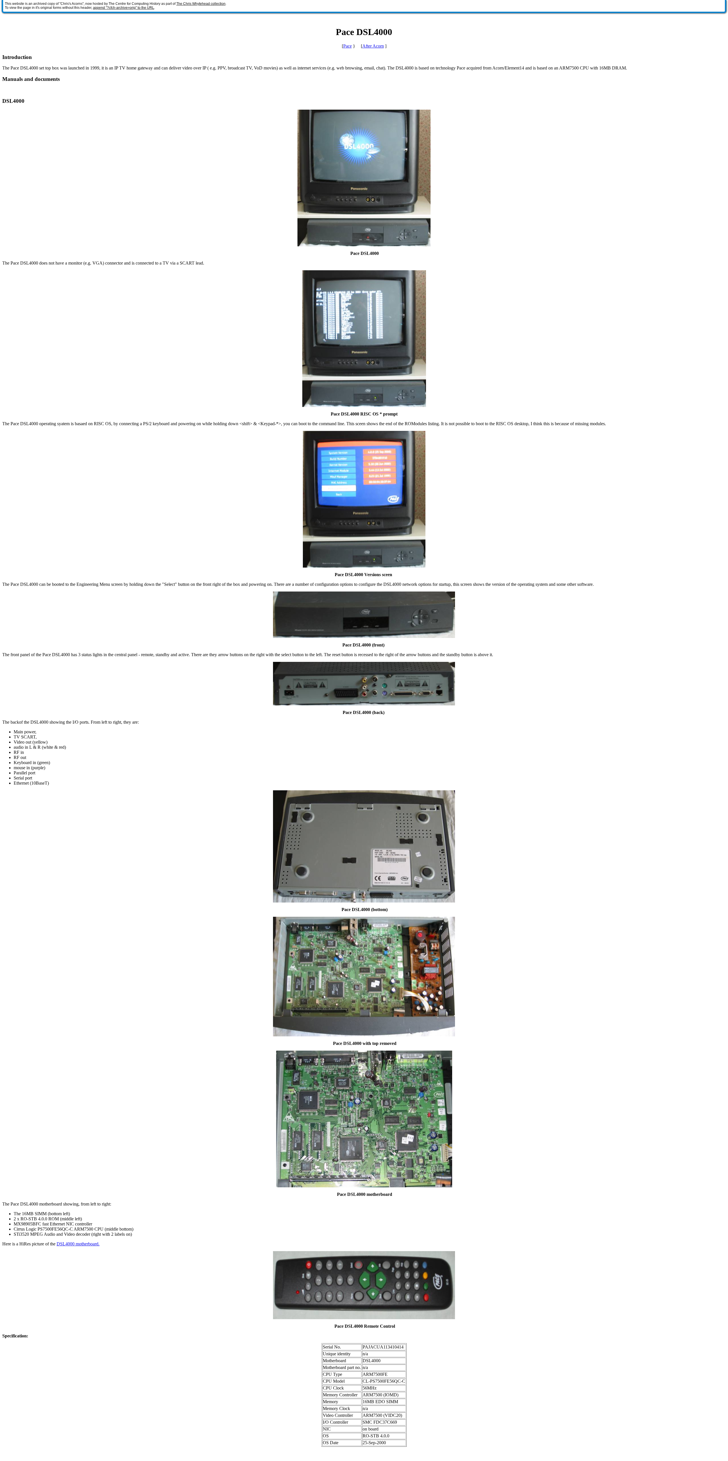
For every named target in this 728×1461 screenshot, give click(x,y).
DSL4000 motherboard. (78, 1243)
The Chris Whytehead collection (201, 4)
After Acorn (373, 46)
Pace (347, 46)
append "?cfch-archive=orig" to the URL (123, 8)
